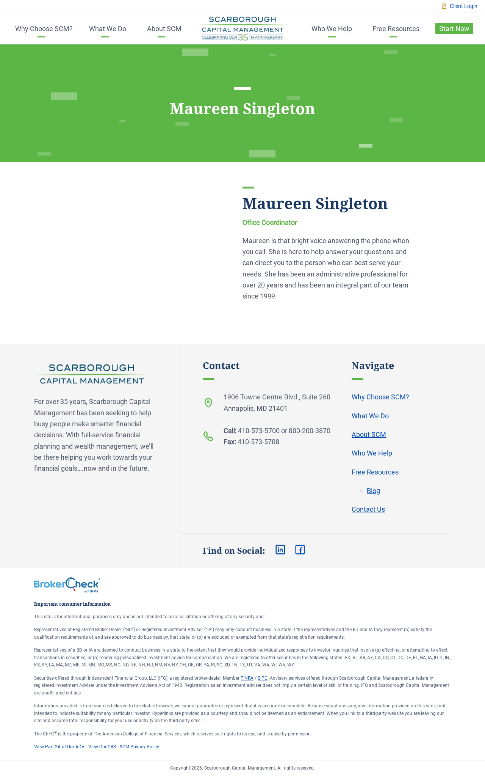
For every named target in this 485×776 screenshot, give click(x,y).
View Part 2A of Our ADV (59, 746)
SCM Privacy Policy (139, 746)
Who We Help (331, 29)
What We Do (107, 29)
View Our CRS (102, 746)
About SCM (164, 29)
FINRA (247, 678)
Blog (373, 491)
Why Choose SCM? (44, 29)
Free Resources (395, 29)
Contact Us (368, 509)
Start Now (454, 29)
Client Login (463, 6)
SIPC (263, 678)
